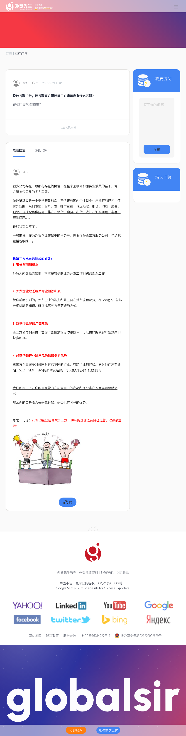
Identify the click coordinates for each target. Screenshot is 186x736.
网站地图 (35, 635)
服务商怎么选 (108, 730)
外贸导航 (107, 572)
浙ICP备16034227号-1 (95, 635)
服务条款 (69, 635)
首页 (9, 53)
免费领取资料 (88, 572)
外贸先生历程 (66, 572)
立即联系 (122, 572)
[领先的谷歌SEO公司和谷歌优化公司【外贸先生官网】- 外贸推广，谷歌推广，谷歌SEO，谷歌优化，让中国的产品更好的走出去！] (29, 6)
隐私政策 (52, 635)
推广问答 (21, 53)
